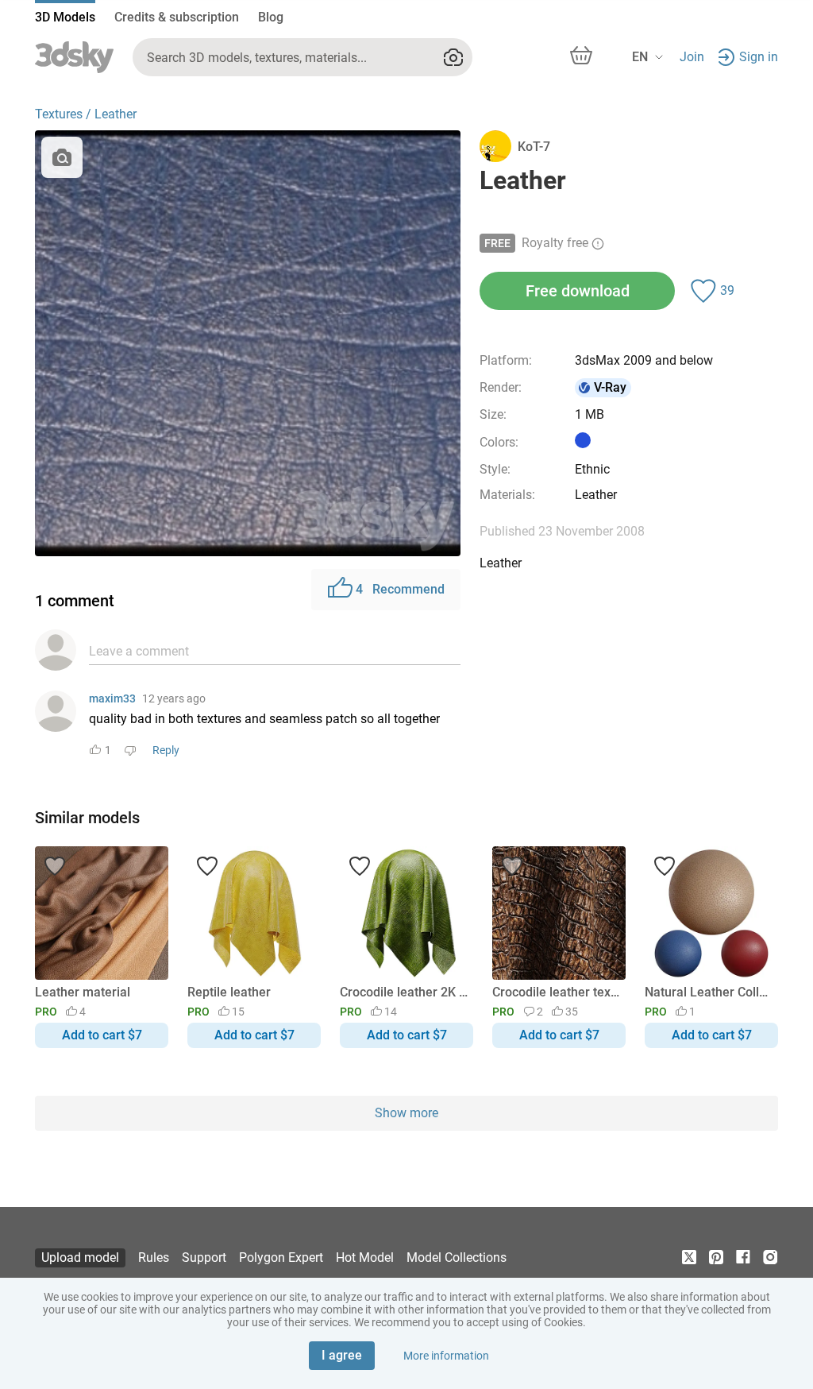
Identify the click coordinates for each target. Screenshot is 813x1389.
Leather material (82, 992)
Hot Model (365, 1257)
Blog (270, 17)
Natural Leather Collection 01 (709, 992)
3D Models (65, 17)
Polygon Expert (281, 1257)
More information (446, 1355)
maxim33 (112, 698)
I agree (342, 1355)
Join (692, 56)
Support (204, 1257)
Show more (406, 1112)
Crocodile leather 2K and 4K (404, 992)
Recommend (400, 589)
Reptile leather (229, 992)
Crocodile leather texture (556, 992)
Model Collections (456, 1257)
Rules (153, 1257)
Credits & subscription (176, 17)
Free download (578, 290)
